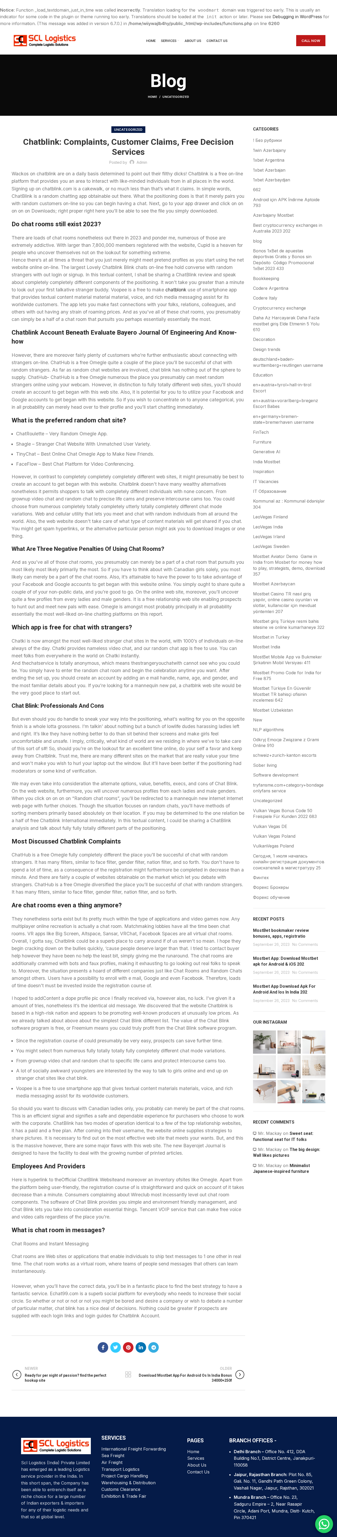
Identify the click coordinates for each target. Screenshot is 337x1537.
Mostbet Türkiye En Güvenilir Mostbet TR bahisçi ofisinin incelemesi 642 (282, 694)
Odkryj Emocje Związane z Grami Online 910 (286, 742)
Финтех (261, 877)
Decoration (264, 339)
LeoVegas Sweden (271, 546)
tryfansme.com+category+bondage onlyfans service (288, 787)
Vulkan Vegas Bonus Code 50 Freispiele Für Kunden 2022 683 (285, 813)
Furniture (262, 442)
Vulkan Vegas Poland (274, 836)
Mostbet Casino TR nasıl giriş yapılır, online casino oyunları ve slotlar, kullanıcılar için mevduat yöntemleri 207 (285, 602)
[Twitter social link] (115, 1347)
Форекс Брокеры (271, 887)
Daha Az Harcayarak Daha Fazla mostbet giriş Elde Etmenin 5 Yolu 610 (286, 323)
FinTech (261, 432)
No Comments (305, 944)
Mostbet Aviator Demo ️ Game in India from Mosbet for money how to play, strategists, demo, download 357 (289, 565)
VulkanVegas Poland (273, 846)
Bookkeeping (266, 278)
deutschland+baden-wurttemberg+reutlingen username (288, 362)
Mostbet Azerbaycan (274, 583)
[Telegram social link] (153, 1347)
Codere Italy (265, 298)
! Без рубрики (267, 140)
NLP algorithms (268, 729)
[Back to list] (128, 1375)
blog (257, 241)
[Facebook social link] (103, 1347)
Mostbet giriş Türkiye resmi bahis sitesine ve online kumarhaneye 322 (288, 624)
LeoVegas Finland (270, 516)
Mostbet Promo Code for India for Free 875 (287, 675)
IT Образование (269, 491)
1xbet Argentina (268, 160)
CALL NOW (310, 40)
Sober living (265, 765)
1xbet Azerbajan (269, 170)
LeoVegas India (268, 526)
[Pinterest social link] (128, 1347)
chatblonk (175, 289)
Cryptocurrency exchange (279, 308)
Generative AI (266, 451)
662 (257, 189)
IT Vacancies (266, 481)
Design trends (266, 349)
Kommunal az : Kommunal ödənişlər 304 (289, 503)
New (257, 719)
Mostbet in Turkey (271, 637)
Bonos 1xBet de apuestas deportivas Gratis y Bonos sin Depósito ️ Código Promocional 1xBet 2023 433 (283, 259)
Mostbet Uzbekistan (273, 710)
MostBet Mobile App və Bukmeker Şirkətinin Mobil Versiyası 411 (287, 659)
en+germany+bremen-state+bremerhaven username (283, 419)
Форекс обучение (271, 897)
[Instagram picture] (264, 1042)
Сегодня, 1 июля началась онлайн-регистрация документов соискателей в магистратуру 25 (288, 861)
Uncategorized (175, 97)
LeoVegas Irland (269, 536)
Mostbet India (266, 646)
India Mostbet (266, 461)
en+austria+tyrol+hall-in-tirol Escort (282, 387)
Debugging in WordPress (297, 16)
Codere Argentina (270, 288)
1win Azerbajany (269, 150)
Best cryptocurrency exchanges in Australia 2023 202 (287, 228)
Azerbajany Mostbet (273, 215)
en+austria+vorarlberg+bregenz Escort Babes (285, 403)
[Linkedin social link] (141, 1347)
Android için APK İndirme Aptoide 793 (286, 202)
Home (152, 97)
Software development (275, 775)
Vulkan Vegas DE (270, 826)
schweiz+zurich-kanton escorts (284, 755)
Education (263, 375)
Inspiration (263, 471)
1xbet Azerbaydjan (271, 179)
